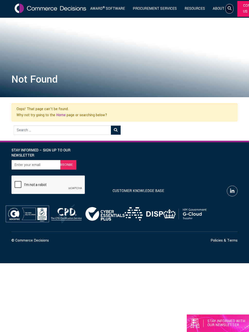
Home (61, 115)
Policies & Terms (224, 240)
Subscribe (64, 165)
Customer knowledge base (138, 190)
